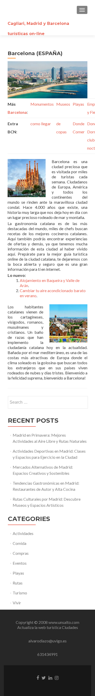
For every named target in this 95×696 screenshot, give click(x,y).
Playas (78, 104)
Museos (63, 104)
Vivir (17, 602)
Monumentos (42, 104)
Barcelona (17, 112)
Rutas (18, 582)
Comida (19, 543)
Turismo (20, 592)
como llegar (40, 123)
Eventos (20, 563)
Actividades (23, 533)
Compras (21, 553)
